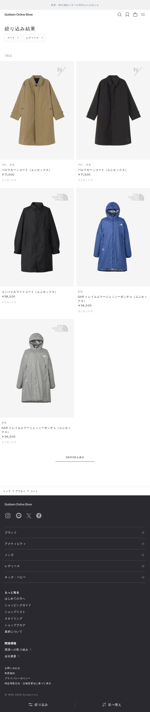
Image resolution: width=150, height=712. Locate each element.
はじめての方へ (15, 598)
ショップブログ (15, 625)
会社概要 (10, 656)
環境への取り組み (16, 649)
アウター (20, 491)
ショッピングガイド (18, 605)
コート (11, 37)
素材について (13, 631)
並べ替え (114, 704)
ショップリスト (15, 612)
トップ (7, 491)
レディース (32, 37)
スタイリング (13, 618)
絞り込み (41, 704)
